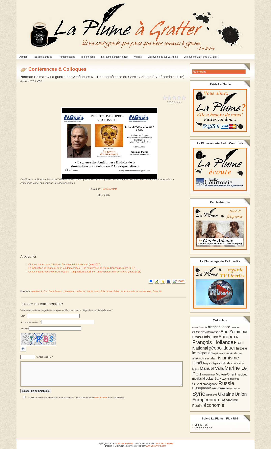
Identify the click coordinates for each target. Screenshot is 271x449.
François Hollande (212, 342)
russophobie (202, 388)
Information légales (165, 443)
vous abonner (101, 397)
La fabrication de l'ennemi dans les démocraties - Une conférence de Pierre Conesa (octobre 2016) (81, 268)
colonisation (68, 291)
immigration (202, 353)
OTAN (197, 384)
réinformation (221, 388)
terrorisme (211, 394)
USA (221, 400)
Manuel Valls (212, 368)
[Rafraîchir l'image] (23, 351)
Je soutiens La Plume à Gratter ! (201, 56)
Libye (195, 368)
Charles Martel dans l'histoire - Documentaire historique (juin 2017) (64, 264)
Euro (214, 337)
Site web (24, 328)
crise (196, 332)
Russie (226, 383)
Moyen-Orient (226, 374)
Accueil (23, 56)
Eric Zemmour (234, 331)
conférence (80, 291)
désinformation (210, 332)
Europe (226, 336)
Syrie (198, 393)
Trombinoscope (66, 56)
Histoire (89, 291)
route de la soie (128, 291)
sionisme (235, 388)
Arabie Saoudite (199, 327)
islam (213, 358)
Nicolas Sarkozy (214, 378)
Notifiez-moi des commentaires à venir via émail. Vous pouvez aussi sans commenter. (76, 397)
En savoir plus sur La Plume (163, 56)
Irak (207, 358)
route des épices (143, 291)
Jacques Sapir (210, 363)
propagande (210, 384)
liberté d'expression (231, 363)
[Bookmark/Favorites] (163, 281)
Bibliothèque (88, 56)
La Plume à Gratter (124, 443)
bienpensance (219, 327)
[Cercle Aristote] (220, 228)
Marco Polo (99, 291)
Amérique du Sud (39, 291)
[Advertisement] (114, 87)
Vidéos (138, 56)
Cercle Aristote (109, 189)
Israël (197, 363)
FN (236, 337)
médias (197, 378)
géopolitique (221, 348)
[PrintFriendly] (157, 281)
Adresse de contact (30, 322)
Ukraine (226, 394)
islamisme (228, 357)
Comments (203, 427)
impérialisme (219, 353)
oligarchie (233, 378)
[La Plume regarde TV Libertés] (220, 287)
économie (214, 405)
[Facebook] (169, 281)
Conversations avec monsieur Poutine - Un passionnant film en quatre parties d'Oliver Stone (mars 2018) (84, 271)
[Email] (151, 281)
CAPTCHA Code (43, 357)
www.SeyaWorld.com (155, 446)
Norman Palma (112, 291)
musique (242, 374)
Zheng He (157, 291)
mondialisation (208, 375)
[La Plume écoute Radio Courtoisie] (220, 169)
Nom (23, 316)
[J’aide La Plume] (220, 110)
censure (235, 327)
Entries (201, 424)
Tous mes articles (43, 56)
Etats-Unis (201, 337)
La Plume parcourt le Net (114, 56)
